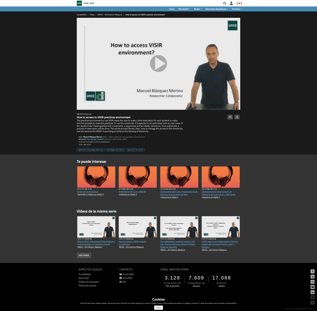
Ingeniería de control (135, 149)
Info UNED (127, 277)
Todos (92, 14)
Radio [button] (197, 9)
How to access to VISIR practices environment (145, 14)
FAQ (124, 281)
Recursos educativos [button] (216, 9)
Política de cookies (87, 285)
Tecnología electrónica (115, 149)
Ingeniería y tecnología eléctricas (90, 149)
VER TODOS (84, 255)
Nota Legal (84, 277)
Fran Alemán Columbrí (95, 139)
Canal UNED (128, 274)
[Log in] (231, 3)
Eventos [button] (236, 9)
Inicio (172, 9)
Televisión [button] (183, 9)
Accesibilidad (85, 274)
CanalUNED (81, 14)
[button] (239, 181)
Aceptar (158, 307)
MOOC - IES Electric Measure (110, 14)
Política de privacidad (89, 281)
